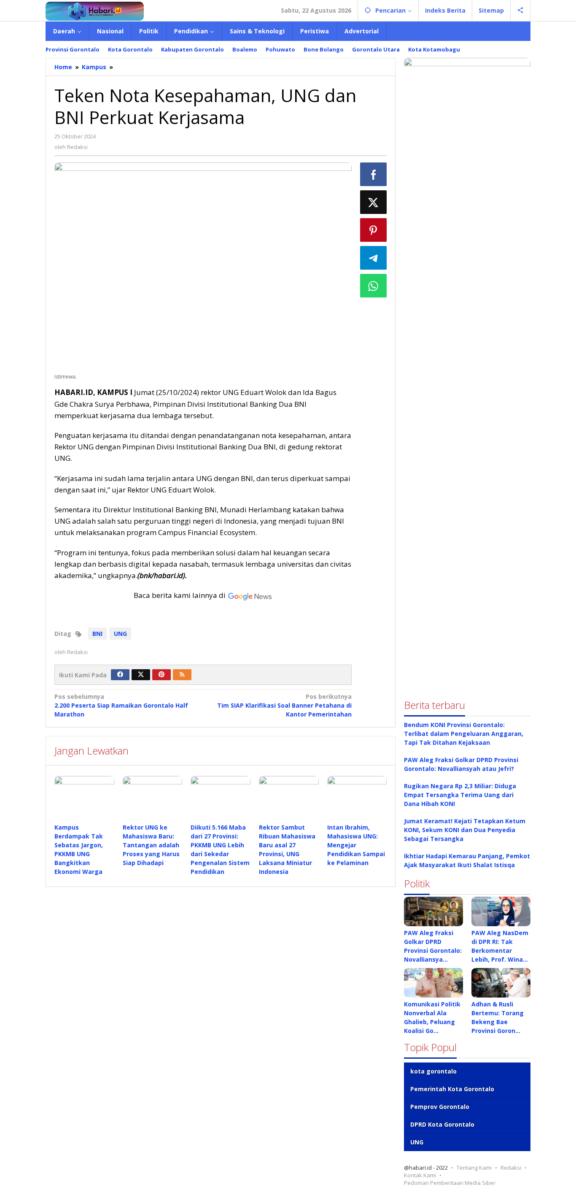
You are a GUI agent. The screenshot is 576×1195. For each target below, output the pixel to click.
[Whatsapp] (373, 285)
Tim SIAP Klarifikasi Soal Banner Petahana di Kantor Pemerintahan (284, 705)
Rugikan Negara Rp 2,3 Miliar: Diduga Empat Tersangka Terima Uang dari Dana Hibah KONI (460, 795)
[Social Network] (520, 10)
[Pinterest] (161, 674)
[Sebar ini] (373, 174)
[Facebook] (120, 674)
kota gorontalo (433, 1071)
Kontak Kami (420, 1175)
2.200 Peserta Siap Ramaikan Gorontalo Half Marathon (121, 705)
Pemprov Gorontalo (439, 1107)
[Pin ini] (373, 230)
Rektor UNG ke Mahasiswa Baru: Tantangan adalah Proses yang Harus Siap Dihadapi (151, 845)
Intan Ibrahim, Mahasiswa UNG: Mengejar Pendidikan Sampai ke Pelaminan (356, 845)
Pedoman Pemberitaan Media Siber (449, 1183)
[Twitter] (141, 674)
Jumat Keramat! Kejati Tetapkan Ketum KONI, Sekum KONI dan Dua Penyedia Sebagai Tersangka (464, 830)
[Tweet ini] (373, 202)
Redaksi (511, 1167)
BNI (97, 634)
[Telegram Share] (373, 258)
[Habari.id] (95, 10)
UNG (120, 634)
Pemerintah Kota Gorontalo (452, 1089)
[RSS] (182, 674)
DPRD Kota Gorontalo (442, 1124)
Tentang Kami (474, 1167)
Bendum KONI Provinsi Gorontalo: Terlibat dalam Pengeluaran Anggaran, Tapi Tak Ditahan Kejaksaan (463, 733)
